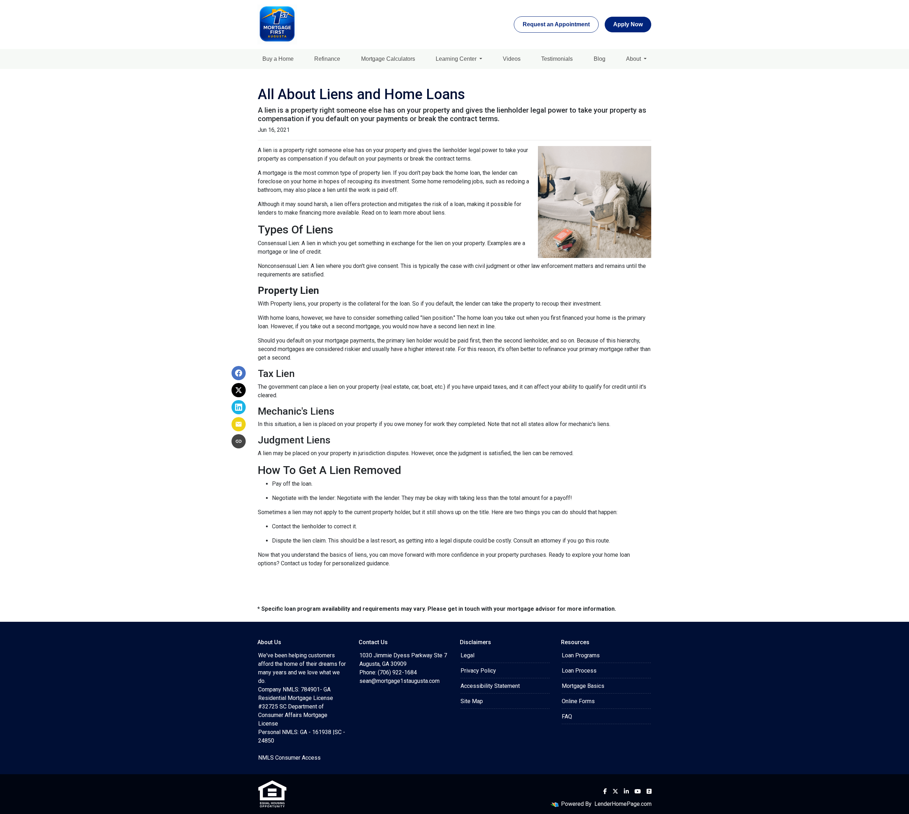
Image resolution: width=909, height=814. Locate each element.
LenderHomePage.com (623, 803)
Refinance (327, 59)
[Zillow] (649, 791)
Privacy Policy (478, 670)
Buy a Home (278, 59)
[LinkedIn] (626, 791)
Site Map (472, 701)
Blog (599, 59)
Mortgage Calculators (388, 59)
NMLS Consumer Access (289, 757)
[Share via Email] (239, 424)
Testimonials (557, 59)
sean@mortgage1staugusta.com (399, 681)
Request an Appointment (556, 24)
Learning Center (457, 59)
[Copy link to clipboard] (239, 441)
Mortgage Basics (583, 686)
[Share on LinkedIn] (239, 407)
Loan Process (579, 670)
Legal (467, 655)
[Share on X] (239, 390)
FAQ (567, 716)
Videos (512, 59)
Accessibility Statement (490, 686)
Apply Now (628, 24)
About (634, 59)
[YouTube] (638, 791)
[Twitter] (615, 791)
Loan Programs (581, 655)
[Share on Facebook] (239, 373)
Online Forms (578, 701)
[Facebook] (605, 791)
